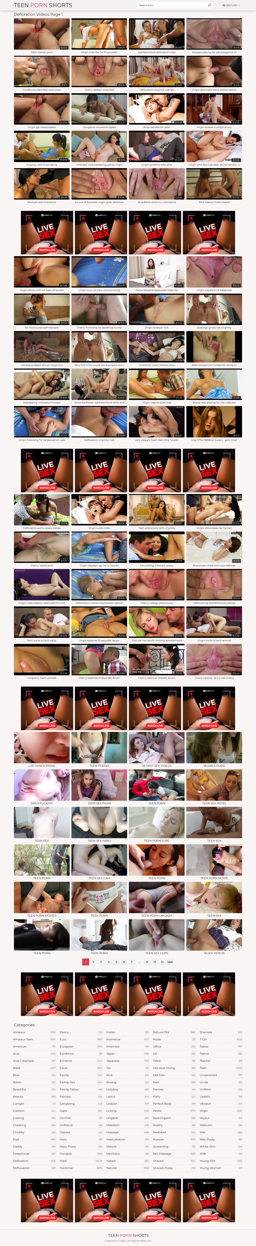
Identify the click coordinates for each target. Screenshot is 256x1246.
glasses (81, 1132)
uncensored (221, 1075)
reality (174, 1125)
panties (174, 1089)
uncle (221, 1082)
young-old (221, 1161)
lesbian (127, 1103)
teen (221, 1068)
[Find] (209, 5)
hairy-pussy (81, 1146)
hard (81, 1161)
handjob (81, 1153)
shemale (221, 1032)
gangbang (81, 1103)
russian (174, 1139)
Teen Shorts (43, 5)
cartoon (34, 1111)
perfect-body (174, 1103)
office (174, 1046)
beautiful (34, 1089)
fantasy (81, 1096)
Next (170, 962)
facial (81, 1068)
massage (127, 1132)
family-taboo (81, 1089)
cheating (34, 1125)
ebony (81, 1032)
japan (127, 1053)
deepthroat (34, 1153)
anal (34, 1053)
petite (174, 1111)
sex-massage (174, 1153)
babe (34, 1068)
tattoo (221, 1053)
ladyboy (127, 1089)
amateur (34, 1032)
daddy (34, 1146)
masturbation (127, 1139)
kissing (127, 1082)
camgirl (34, 1103)
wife (221, 1153)
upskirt (221, 1096)
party (174, 1096)
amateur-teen (34, 1039)
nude (174, 1039)
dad (34, 1139)
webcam (221, 1125)
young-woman (221, 1168)
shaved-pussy (174, 1168)
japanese (127, 1060)
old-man (174, 1075)
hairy (81, 1139)
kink (127, 1075)
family (81, 1075)
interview (127, 1046)
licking (127, 1111)
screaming (174, 1146)
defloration (34, 1161)
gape (81, 1111)
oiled (174, 1060)
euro (81, 1039)
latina (127, 1096)
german (81, 1118)
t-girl (221, 1039)
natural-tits (174, 1032)
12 (147, 962)
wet (221, 1132)
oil (174, 1053)
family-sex (81, 1082)
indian (127, 1032)
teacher (221, 1060)
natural (127, 1168)
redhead (174, 1132)
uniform (221, 1089)
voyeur (221, 1118)
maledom (127, 1125)
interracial (127, 1039)
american (34, 1046)
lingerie (127, 1118)
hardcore (81, 1168)
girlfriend (81, 1125)
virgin (221, 1111)
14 (162, 962)
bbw (34, 1075)
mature (127, 1146)
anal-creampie (34, 1060)
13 (155, 962)
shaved (174, 1161)
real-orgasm (174, 1118)
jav (127, 1068)
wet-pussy (221, 1139)
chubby (34, 1132)
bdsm (34, 1082)
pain (174, 1082)
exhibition (81, 1053)
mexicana (127, 1153)
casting (34, 1118)
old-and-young (174, 1068)
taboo (221, 1046)
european (81, 1046)
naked (127, 1161)
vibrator (221, 1103)
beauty (34, 1096)
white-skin (221, 1146)
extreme (81, 1060)
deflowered (34, 1168)
